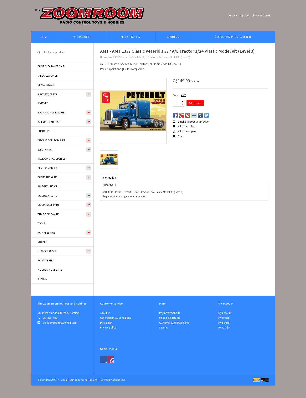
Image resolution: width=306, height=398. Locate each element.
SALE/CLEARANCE (47, 75)
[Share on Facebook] (175, 115)
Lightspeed (118, 379)
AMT (183, 95)
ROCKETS (42, 242)
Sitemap (163, 327)
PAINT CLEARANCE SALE (51, 66)
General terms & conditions (115, 318)
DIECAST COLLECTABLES (51, 140)
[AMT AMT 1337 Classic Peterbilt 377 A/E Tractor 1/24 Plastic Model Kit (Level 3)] (133, 111)
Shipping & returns (169, 318)
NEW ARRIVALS (45, 85)
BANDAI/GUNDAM (47, 186)
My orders (223, 318)
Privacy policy (108, 327)
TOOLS (41, 223)
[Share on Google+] (181, 115)
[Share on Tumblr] (200, 115)
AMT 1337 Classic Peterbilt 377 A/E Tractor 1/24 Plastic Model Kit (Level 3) (149, 57)
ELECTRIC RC (45, 149)
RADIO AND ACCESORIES (51, 158)
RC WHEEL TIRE (46, 232)
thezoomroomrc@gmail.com (60, 323)
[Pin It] (187, 115)
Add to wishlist (185, 126)
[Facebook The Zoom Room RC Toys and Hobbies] (103, 359)
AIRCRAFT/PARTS (47, 94)
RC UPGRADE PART (48, 205)
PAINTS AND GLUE (47, 177)
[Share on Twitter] (206, 115)
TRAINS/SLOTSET (46, 251)
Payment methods (169, 313)
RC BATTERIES (45, 260)
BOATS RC (43, 103)
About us (173, 37)
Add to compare (186, 131)
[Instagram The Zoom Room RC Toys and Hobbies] (110, 359)
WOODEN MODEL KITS (49, 269)
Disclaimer (106, 323)
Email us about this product (193, 121)
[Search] (39, 52)
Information (109, 177)
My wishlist (224, 327)
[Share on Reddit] (194, 115)
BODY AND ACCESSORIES (51, 112)
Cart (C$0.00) (241, 15)
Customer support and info (233, 37)
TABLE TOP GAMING (48, 214)
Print (180, 136)
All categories (130, 37)
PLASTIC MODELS (47, 168)
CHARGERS (43, 131)
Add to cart (195, 103)
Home (44, 37)
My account (263, 15)
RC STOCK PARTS (47, 196)
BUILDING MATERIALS (49, 122)
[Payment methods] (257, 380)
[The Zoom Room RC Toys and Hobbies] (119, 15)
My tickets (223, 323)
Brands (42, 279)
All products (81, 37)
